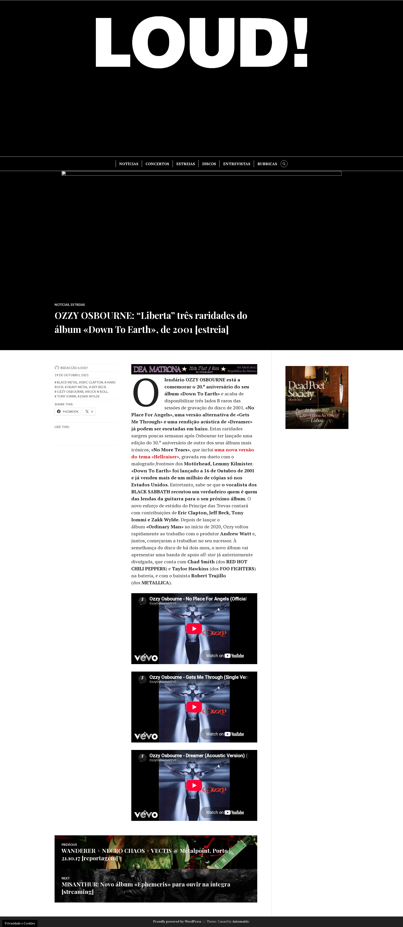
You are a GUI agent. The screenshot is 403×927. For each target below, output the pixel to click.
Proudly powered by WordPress (177, 921)
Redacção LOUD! (74, 368)
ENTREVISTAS (236, 163)
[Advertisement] (201, 117)
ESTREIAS (185, 163)
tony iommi (66, 396)
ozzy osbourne (70, 392)
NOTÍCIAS (128, 163)
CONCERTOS (157, 163)
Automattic (240, 921)
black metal (67, 382)
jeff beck (98, 387)
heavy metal (77, 387)
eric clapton (92, 382)
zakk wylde (90, 396)
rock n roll (97, 392)
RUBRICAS (267, 163)
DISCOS (209, 163)
